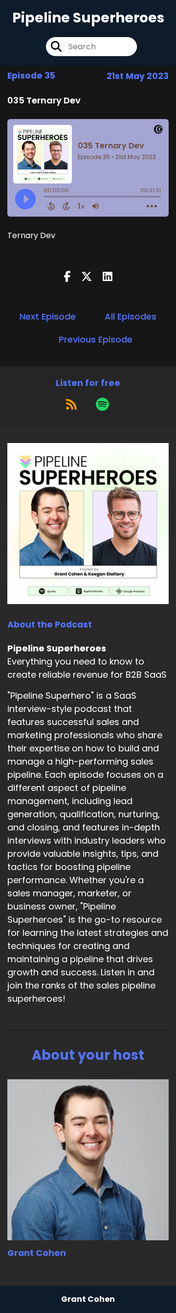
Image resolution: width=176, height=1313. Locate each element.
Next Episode (48, 316)
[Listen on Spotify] (102, 404)
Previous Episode (95, 339)
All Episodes (130, 316)
